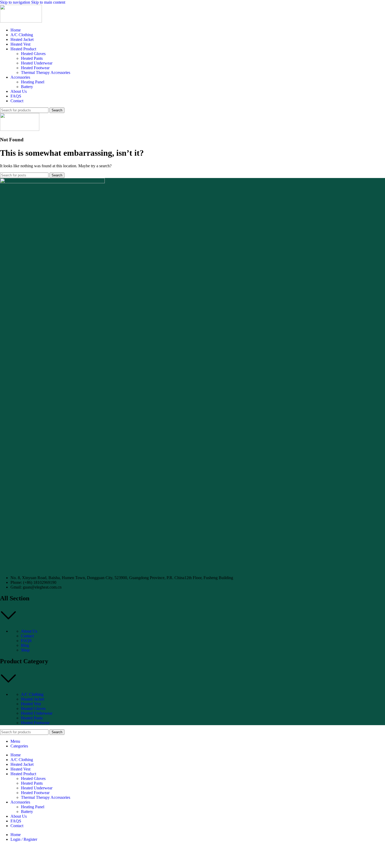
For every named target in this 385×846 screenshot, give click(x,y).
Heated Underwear (36, 63)
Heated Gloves (33, 53)
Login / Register (23, 839)
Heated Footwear (35, 68)
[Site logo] (21, 21)
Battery (27, 86)
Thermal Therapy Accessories (45, 72)
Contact (27, 636)
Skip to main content (48, 2)
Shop (25, 650)
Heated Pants (32, 58)
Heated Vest (31, 704)
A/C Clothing (32, 694)
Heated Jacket (32, 699)
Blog (25, 645)
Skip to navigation (15, 2)
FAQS (26, 640)
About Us (29, 631)
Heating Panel (32, 82)
